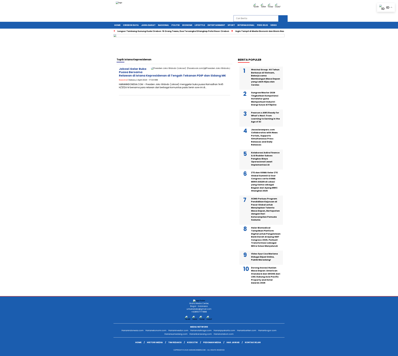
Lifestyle (200, 25)
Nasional (163, 25)
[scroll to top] (383, 351)
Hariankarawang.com (201, 334)
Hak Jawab (233, 342)
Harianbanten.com (246, 330)
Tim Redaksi (175, 342)
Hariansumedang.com (175, 334)
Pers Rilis (262, 25)
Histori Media (155, 342)
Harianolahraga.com (201, 330)
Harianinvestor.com (178, 330)
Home (117, 25)
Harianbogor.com (267, 330)
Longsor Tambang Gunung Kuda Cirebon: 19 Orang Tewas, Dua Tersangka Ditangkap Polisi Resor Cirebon (173, 31)
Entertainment (216, 25)
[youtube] (278, 6)
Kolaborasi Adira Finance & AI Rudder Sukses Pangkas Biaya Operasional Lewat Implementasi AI (265, 158)
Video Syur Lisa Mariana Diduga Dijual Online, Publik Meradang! (264, 256)
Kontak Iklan (253, 342)
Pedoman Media (212, 342)
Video (273, 25)
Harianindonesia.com (132, 330)
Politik (175, 25)
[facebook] (256, 6)
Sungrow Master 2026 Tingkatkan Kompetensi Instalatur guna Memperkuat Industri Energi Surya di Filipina (264, 98)
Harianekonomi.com (156, 330)
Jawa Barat (148, 25)
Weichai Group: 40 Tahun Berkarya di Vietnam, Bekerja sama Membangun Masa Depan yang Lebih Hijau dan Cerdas (265, 77)
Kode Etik (192, 342)
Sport (231, 25)
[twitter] (264, 6)
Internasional (246, 25)
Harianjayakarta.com (224, 330)
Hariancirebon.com (224, 334)
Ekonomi (187, 25)
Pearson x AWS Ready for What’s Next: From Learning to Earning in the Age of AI (265, 117)
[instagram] (271, 6)
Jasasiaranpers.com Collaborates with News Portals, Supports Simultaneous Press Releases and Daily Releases (264, 137)
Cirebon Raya (131, 25)
